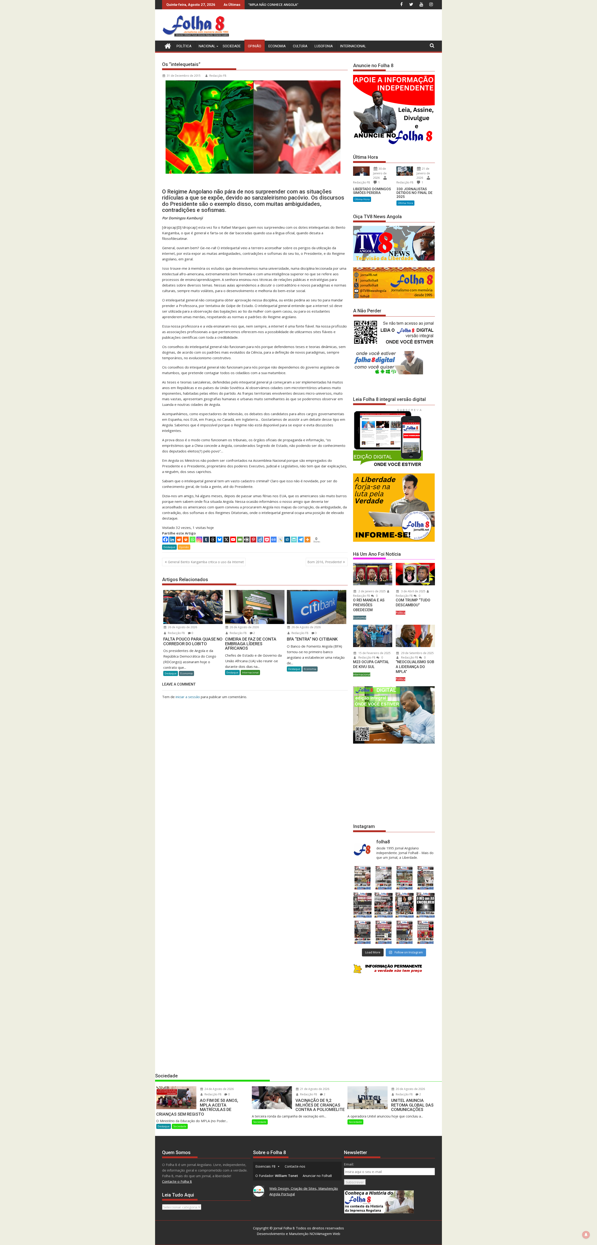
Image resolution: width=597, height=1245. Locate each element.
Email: (349, 1164)
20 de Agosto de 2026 (410, 1089)
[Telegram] (301, 539)
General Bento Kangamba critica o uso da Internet (206, 562)
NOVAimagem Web (324, 1233)
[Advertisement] (350, 25)
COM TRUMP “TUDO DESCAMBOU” (413, 602)
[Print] (186, 539)
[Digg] (287, 539)
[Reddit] (179, 539)
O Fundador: (276, 1175)
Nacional (207, 46)
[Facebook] (165, 539)
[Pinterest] (253, 539)
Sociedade (232, 46)
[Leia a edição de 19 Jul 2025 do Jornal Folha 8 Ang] (383, 932)
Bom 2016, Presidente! (324, 562)
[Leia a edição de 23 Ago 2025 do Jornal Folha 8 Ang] (362, 905)
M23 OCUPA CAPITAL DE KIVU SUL (371, 664)
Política (184, 46)
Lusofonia (324, 46)
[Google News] (274, 539)
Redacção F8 (217, 76)
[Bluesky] (219, 539)
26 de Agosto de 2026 (182, 627)
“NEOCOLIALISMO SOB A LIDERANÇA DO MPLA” (415, 667)
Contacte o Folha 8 (177, 1181)
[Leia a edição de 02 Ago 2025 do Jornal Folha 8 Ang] (425, 905)
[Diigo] (260, 539)
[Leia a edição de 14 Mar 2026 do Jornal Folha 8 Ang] (404, 877)
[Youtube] (233, 539)
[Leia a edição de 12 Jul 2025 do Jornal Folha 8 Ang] (404, 932)
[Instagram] (199, 539)
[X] (226, 539)
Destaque (169, 547)
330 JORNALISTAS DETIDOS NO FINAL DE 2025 (414, 193)
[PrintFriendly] (294, 539)
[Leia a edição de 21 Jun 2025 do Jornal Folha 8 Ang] (425, 932)
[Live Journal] (280, 539)
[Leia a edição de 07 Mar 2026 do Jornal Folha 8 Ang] (425, 877)
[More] (307, 539)
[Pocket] (267, 539)
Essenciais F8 (265, 1166)
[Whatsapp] (192, 539)
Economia (277, 46)
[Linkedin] (172, 539)
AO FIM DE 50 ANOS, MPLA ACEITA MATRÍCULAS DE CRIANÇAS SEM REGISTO (284, 4)
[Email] (240, 539)
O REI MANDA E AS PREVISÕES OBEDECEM (369, 605)
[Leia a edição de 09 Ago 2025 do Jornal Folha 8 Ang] (404, 905)
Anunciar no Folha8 (317, 1175)
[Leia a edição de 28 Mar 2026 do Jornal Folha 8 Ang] (362, 877)
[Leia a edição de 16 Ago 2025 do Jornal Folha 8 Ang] (383, 905)
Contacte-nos (295, 1166)
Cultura (300, 46)
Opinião (254, 46)
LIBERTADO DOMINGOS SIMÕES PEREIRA (372, 191)
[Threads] (213, 539)
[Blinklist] (247, 539)
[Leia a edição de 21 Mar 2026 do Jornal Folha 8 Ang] (383, 877)
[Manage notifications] (586, 1234)
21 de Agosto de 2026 (314, 1089)
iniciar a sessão (188, 696)
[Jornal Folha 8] (166, 45)
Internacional (353, 46)
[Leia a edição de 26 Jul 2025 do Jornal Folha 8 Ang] (362, 932)
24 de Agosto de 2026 (219, 1089)
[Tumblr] (206, 539)
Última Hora (362, 199)
